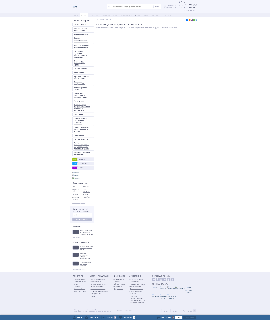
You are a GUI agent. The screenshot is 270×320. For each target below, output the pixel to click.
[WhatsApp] (194, 20)
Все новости (76, 238)
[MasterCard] (163, 287)
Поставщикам (105, 15)
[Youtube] (168, 279)
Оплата (146, 15)
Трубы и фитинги (81, 139)
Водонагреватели (81, 34)
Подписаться (82, 219)
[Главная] (97, 20)
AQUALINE (86, 189)
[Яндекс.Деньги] (180, 287)
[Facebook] (157, 279)
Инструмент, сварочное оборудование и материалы (80, 54)
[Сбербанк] (155, 295)
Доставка (138, 15)
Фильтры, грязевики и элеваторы (82, 153)
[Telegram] (196, 20)
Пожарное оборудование (79, 83)
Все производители (78, 203)
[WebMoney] (171, 287)
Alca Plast (86, 186)
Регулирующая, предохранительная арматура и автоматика (82, 108)
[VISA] (155, 287)
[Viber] (192, 20)
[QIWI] (189, 287)
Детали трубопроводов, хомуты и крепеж (81, 40)
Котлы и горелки (80, 68)
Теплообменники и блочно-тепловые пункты (81, 129)
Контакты (168, 15)
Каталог (83, 15)
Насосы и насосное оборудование (81, 77)
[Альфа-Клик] (189, 291)
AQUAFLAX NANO (75, 190)
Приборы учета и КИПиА (80, 89)
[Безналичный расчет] (171, 296)
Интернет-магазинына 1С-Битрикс (188, 310)
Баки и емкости (80, 25)
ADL (73, 186)
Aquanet (86, 194)
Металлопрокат (80, 72)
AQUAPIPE (75, 197)
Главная (75, 15)
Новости (115, 15)
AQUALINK (86, 192)
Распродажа (79, 101)
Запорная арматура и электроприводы (82, 47)
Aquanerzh (75, 194)
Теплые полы (79, 135)
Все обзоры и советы (79, 269)
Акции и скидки (127, 15)
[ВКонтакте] (187, 20)
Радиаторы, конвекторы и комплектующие (80, 95)
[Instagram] (172, 279)
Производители (156, 15)
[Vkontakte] (153, 279)
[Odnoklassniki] (161, 279)
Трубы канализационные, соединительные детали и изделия (81, 146)
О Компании (93, 15)
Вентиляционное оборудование (80, 29)
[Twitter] (164, 279)
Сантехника (78, 114)
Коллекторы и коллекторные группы (79, 63)
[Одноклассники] (189, 20)
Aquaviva (75, 200)
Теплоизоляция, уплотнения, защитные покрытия (80, 121)
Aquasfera (86, 197)
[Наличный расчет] (163, 296)
